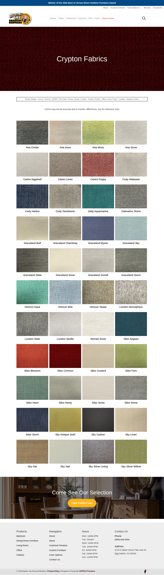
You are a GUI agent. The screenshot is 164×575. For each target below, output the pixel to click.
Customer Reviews (58, 545)
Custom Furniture (118, 8)
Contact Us (157, 8)
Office (90, 18)
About (105, 8)
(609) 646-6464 (122, 539)
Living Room (82, 18)
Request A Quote (108, 18)
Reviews (147, 8)
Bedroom (53, 18)
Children (61, 18)
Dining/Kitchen (71, 18)
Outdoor (97, 18)
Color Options (133, 8)
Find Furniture (82, 503)
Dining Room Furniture (27, 541)
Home (52, 536)
